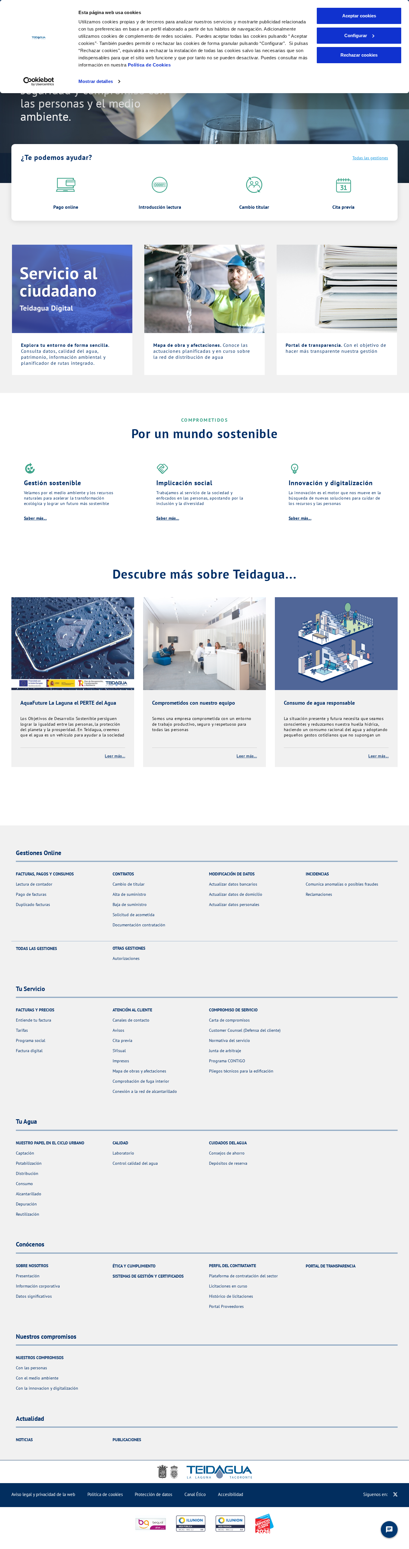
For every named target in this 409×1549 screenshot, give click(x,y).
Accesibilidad (230, 1494)
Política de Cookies (149, 64)
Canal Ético (195, 1494)
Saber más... (35, 518)
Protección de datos (153, 1494)
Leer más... (115, 756)
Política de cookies (105, 1494)
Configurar (355, 35)
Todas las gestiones (370, 158)
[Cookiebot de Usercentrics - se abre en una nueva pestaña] (39, 81)
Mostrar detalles (95, 81)
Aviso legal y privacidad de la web (43, 1494)
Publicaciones (127, 1439)
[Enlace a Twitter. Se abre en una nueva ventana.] (395, 1494)
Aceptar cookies (359, 15)
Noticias (24, 1439)
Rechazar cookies (359, 55)
